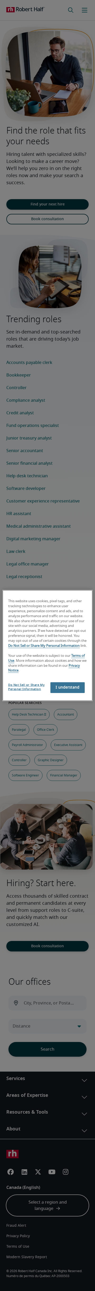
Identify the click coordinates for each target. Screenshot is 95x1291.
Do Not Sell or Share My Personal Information (44, 646)
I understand (67, 687)
